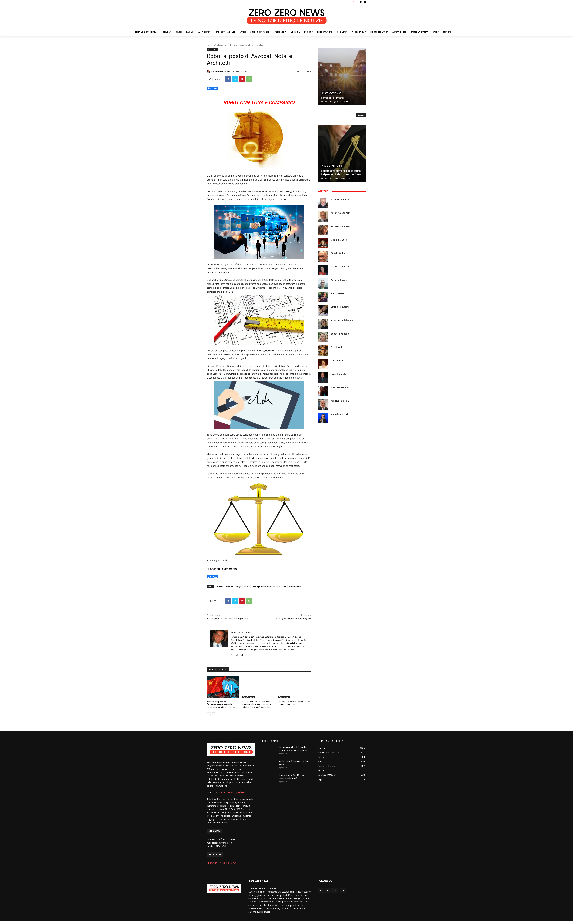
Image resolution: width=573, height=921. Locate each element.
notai (246, 586)
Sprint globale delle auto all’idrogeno (293, 618)
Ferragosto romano (332, 97)
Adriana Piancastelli (341, 226)
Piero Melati (337, 293)
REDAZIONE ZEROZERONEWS (221, 862)
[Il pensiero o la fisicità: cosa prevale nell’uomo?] (269, 779)
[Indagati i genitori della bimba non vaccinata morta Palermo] (269, 751)
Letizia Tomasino (340, 306)
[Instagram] (356, 2)
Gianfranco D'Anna (221, 71)
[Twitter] (235, 79)
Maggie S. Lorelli (340, 239)
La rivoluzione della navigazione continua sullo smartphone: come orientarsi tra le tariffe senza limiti (256, 704)
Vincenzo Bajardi (340, 199)
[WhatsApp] (249, 79)
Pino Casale (337, 347)
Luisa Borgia (337, 360)
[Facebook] (228, 79)
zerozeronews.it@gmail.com (232, 792)
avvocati (229, 586)
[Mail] (360, 2)
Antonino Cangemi (341, 212)
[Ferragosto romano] (342, 76)
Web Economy (220, 45)
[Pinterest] (242, 79)
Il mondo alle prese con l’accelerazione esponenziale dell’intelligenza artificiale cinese (221, 704)
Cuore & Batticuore (331, 93)
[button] (353, 1)
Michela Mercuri (339, 414)
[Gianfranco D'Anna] (209, 71)
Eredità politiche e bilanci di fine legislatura (227, 618)
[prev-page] (209, 714)
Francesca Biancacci (342, 387)
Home (209, 45)
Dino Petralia (338, 253)
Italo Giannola (338, 374)
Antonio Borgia (339, 280)
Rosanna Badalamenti (343, 320)
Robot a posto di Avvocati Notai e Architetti (269, 586)
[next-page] (213, 714)
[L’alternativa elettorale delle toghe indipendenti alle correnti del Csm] (342, 153)
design (238, 586)
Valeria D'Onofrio (340, 266)
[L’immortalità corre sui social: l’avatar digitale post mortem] (294, 687)
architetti (219, 586)
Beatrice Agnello (340, 333)
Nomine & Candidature (332, 166)
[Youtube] (364, 2)
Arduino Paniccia (340, 400)
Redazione (326, 101)
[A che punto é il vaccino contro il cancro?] (269, 765)
